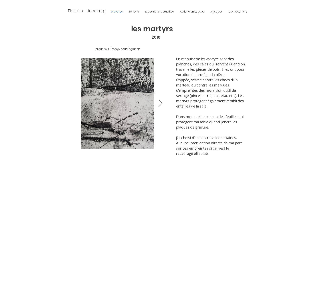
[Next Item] (160, 104)
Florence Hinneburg (87, 11)
